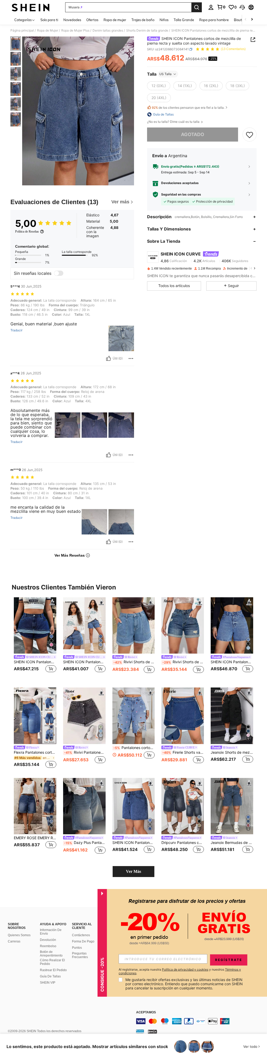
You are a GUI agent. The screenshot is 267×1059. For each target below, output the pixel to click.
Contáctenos (81, 935)
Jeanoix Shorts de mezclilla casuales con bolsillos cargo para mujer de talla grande (232, 752)
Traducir (16, 330)
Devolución (48, 940)
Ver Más (133, 871)
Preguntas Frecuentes (80, 955)
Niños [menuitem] (164, 20)
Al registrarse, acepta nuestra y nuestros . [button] (180, 971)
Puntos (77, 948)
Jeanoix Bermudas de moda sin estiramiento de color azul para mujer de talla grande (232, 843)
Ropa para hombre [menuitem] (214, 20)
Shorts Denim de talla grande (147, 30)
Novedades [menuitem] (72, 20)
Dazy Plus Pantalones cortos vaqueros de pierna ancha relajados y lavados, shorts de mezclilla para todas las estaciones (85, 843)
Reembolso (48, 946)
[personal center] (211, 7)
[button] (242, 7)
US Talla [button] (165, 74)
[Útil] (108, 358)
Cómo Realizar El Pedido (52, 962)
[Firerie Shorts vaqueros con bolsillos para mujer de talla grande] (182, 715)
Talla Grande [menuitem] (184, 20)
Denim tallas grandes (108, 30)
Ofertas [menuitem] (92, 20)
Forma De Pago (83, 941)
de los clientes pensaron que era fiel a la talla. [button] (188, 107)
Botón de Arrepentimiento (51, 953)
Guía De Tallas (50, 976)
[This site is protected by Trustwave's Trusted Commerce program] (140, 1031)
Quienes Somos (19, 935)
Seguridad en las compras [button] (181, 194)
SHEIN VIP (47, 982)
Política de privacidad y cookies (185, 969)
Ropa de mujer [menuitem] (115, 20)
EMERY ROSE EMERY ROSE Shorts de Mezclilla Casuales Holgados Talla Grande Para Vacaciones (35, 838)
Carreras (14, 941)
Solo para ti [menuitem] (49, 20)
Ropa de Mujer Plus (75, 30)
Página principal (22, 30)
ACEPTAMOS (146, 1012)
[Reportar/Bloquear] (131, 358)
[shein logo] (31, 7)
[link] (221, 7)
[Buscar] (196, 7)
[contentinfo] (200, 1021)
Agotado (192, 134)
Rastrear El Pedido (53, 970)
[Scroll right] (252, 20)
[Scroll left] (245, 20)
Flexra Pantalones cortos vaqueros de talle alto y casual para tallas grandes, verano (35, 752)
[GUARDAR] (249, 134)
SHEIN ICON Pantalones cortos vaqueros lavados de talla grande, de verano (35, 662)
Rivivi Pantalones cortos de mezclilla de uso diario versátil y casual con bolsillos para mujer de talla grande (85, 752)
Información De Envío (51, 931)
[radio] (158, 85)
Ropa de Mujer (47, 30)
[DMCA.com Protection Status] (152, 1031)
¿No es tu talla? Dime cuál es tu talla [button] (173, 122)
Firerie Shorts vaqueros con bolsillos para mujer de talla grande (183, 752)
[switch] (58, 273)
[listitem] (35, 638)
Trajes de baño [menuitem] (142, 20)
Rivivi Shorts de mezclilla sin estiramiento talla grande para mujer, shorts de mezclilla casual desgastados (183, 662)
